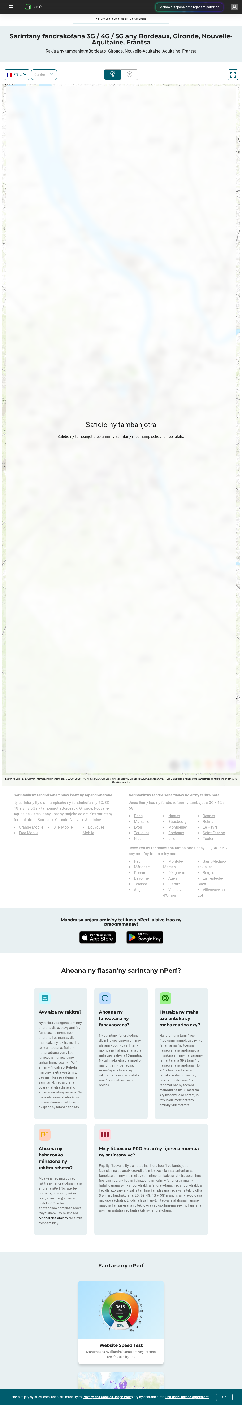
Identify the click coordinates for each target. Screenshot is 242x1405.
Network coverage (112, 74)
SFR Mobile (63, 827)
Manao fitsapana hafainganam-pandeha (189, 7)
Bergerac (210, 872)
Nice (137, 838)
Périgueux (176, 872)
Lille (171, 838)
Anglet (139, 889)
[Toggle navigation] (10, 7)
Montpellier (177, 827)
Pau (137, 861)
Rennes (209, 816)
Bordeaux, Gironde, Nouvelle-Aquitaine (69, 819)
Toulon (208, 838)
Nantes (174, 816)
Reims (208, 821)
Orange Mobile (31, 827)
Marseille (141, 821)
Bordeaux (176, 833)
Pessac (140, 872)
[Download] (97, 937)
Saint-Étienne (214, 833)
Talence (140, 884)
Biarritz (174, 884)
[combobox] (17, 74)
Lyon (138, 827)
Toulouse (141, 833)
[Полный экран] (233, 74)
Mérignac (142, 867)
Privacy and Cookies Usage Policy (108, 1397)
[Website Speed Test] (121, 1309)
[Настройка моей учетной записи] (234, 7)
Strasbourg (177, 821)
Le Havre (210, 827)
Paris (138, 816)
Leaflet (8, 778)
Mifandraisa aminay (53, 1218)
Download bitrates (128, 74)
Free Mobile (28, 833)
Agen (172, 878)
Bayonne (141, 878)
